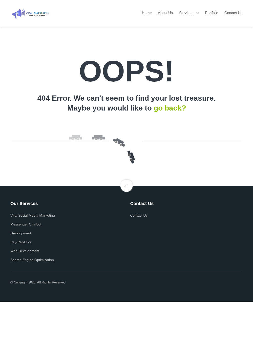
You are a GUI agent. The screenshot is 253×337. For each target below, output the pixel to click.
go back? (170, 108)
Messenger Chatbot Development (25, 228)
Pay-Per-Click (21, 242)
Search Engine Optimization (32, 260)
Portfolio (211, 13)
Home (147, 13)
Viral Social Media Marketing (32, 215)
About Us (165, 13)
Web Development (24, 251)
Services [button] (186, 13)
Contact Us (233, 13)
